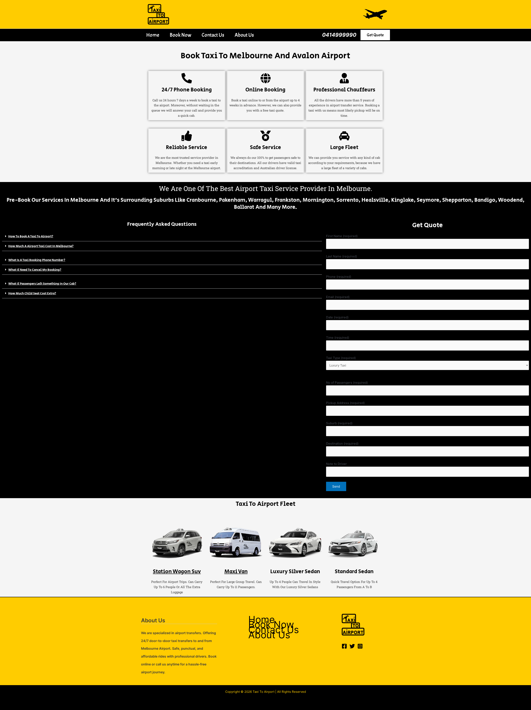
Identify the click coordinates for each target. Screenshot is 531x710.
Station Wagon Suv (177, 571)
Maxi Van (236, 571)
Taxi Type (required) (341, 358)
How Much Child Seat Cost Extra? (32, 293)
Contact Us (213, 35)
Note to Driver (336, 464)
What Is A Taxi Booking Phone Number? (36, 260)
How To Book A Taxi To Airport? (30, 236)
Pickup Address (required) (345, 403)
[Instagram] (360, 646)
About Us (244, 35)
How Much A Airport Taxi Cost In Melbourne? (41, 246)
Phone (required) (338, 277)
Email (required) (338, 297)
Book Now (180, 35)
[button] (375, 35)
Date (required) (337, 317)
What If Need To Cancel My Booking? (34, 270)
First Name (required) (342, 236)
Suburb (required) (339, 423)
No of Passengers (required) (347, 383)
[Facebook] (344, 646)
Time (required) (337, 338)
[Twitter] (352, 646)
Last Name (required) (341, 256)
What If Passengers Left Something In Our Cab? (42, 284)
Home (152, 35)
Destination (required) (342, 443)
